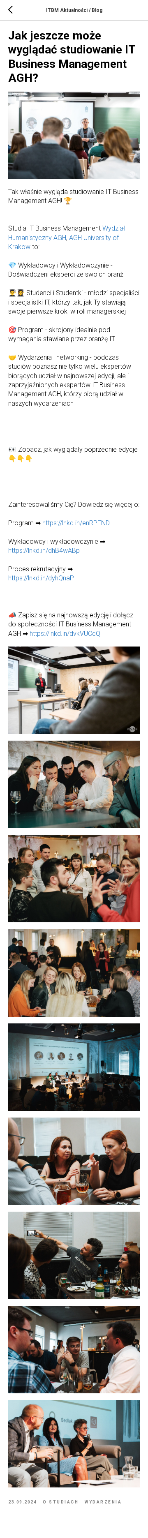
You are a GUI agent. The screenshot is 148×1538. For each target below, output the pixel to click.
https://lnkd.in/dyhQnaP (41, 578)
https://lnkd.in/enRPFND (76, 523)
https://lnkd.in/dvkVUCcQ (65, 633)
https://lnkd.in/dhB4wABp (44, 550)
